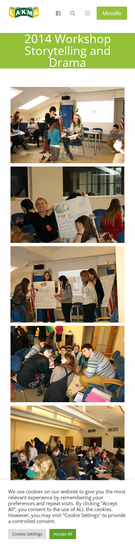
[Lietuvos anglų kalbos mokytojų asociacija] (24, 13)
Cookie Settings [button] (27, 534)
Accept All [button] (62, 534)
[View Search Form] (72, 13)
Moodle (112, 13)
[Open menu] (87, 13)
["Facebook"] (58, 13)
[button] (67, 125)
